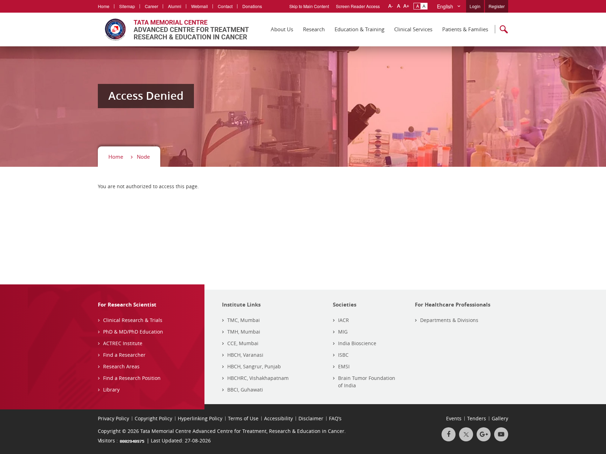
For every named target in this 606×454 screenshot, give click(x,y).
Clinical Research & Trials (132, 320)
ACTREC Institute (122, 343)
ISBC (343, 354)
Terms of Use (243, 418)
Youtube (501, 434)
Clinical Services (413, 29)
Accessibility (278, 418)
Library (111, 389)
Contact (225, 6)
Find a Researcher (124, 354)
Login (475, 6)
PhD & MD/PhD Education (133, 331)
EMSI (344, 366)
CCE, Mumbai (242, 343)
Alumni (174, 6)
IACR (343, 320)
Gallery (500, 418)
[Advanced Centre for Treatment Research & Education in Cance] (173, 29)
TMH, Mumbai (243, 331)
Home (103, 6)
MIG (343, 331)
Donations (252, 6)
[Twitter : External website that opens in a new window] (466, 434)
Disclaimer (310, 418)
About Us (282, 29)
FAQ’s (335, 418)
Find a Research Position (132, 378)
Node (143, 156)
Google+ (484, 434)
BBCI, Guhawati (245, 389)
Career (151, 6)
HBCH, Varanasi (245, 354)
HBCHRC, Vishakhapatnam (258, 378)
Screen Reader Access (358, 6)
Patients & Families (465, 29)
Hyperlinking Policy (200, 418)
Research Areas (121, 366)
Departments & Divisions (449, 320)
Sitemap (127, 6)
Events (454, 418)
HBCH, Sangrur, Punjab (254, 366)
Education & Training (359, 29)
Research (314, 29)
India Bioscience (357, 343)
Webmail (199, 6)
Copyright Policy (153, 418)
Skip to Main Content (309, 6)
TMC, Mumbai (243, 320)
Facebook (449, 434)
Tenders (476, 418)
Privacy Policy (113, 418)
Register (497, 6)
